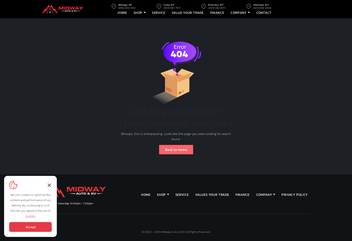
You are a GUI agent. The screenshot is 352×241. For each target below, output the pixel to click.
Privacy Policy (295, 194)
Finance (217, 12)
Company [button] (238, 12)
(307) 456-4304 (262, 8)
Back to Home (176, 149)
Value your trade (188, 12)
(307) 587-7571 (171, 8)
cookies (30, 216)
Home (122, 12)
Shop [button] (138, 12)
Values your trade (212, 194)
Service (158, 12)
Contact (264, 12)
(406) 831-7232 (126, 8)
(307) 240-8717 (216, 8)
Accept (30, 227)
